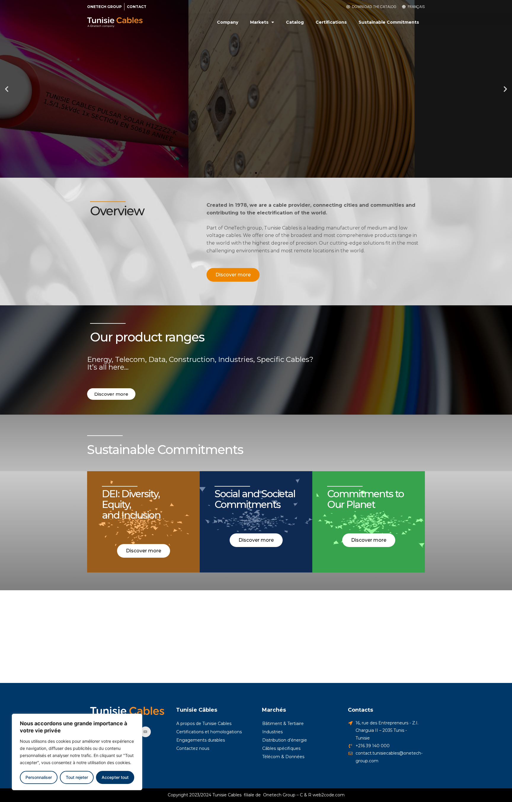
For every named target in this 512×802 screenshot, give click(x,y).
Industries (272, 731)
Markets (259, 22)
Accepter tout (115, 777)
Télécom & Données (283, 756)
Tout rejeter (77, 777)
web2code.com (329, 795)
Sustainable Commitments (389, 22)
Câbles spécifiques (281, 748)
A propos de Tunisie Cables (203, 723)
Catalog (295, 22)
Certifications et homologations (209, 731)
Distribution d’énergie (284, 740)
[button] (251, 173)
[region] (77, 752)
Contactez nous (192, 748)
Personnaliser (38, 777)
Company (227, 22)
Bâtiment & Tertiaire (283, 723)
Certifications (331, 22)
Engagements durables (200, 740)
